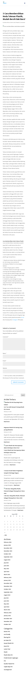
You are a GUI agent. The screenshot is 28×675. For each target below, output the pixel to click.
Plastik (17, 22)
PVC (5, 661)
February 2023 (7, 577)
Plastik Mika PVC (8, 655)
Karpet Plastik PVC (9, 643)
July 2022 (6, 598)
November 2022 (8, 586)
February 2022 (7, 613)
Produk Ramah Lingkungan (11, 658)
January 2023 (7, 580)
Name (5, 353)
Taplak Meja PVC (8, 667)
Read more (7, 422)
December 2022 (8, 583)
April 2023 (6, 572)
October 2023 (7, 554)
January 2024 (7, 545)
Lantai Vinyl (7, 649)
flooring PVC (7, 637)
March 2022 (7, 610)
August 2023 (7, 560)
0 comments (22, 22)
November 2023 (8, 551)
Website (5, 368)
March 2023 (7, 575)
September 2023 (8, 557)
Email (4, 361)
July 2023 (6, 563)
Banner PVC (7, 632)
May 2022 (6, 604)
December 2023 (8, 548)
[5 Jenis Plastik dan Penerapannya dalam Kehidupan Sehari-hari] (14, 446)
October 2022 (7, 589)
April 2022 (6, 607)
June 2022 (6, 601)
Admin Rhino (7, 22)
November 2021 (8, 621)
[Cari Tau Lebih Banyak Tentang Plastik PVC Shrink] (14, 403)
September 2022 (8, 592)
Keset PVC (6, 646)
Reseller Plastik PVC (9, 664)
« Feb (5, 535)
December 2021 (8, 619)
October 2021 (7, 624)
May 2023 (6, 569)
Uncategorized (8, 670)
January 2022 (7, 616)
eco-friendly (7, 634)
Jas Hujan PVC (7, 640)
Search (23, 395)
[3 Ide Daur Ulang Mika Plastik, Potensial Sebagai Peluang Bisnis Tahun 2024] (14, 491)
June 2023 (6, 566)
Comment (6, 337)
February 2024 (7, 542)
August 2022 (7, 595)
